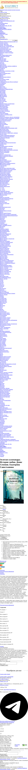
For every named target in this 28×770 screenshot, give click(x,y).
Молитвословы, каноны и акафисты (8, 66)
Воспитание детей (4, 129)
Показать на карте (4, 685)
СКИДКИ (2, 24)
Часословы (2, 86)
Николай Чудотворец (5, 241)
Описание (2, 574)
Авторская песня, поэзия (5, 430)
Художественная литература (6, 198)
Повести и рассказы (4, 197)
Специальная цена (4, 47)
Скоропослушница (4, 229)
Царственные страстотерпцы (6, 254)
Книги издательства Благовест (7, 136)
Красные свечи (3, 418)
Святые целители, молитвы (6, 179)
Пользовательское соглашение (7, 722)
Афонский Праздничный (6, 348)
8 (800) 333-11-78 (4, 19)
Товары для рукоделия (5, 390)
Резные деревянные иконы (6, 266)
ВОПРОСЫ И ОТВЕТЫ (5, 29)
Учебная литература (4, 199)
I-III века (2, 97)
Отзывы (2, 646)
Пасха (1, 413)
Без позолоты (3, 362)
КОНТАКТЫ (2, 33)
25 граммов (2, 342)
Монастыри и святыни (5, 435)
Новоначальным (4, 108)
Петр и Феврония (4, 253)
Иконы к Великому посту (6, 412)
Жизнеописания (3, 106)
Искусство (2, 122)
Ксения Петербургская (5, 252)
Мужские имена (3, 256)
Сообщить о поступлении (4, 538)
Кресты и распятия (4, 292)
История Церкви (4, 124)
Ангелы (2, 368)
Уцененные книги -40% (5, 49)
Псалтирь (2, 63)
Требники (2, 84)
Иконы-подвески (4, 360)
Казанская (2, 218)
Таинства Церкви (4, 113)
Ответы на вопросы (4, 152)
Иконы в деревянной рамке (6, 261)
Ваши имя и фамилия (5, 661)
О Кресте (2, 167)
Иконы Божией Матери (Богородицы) (9, 215)
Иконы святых (3, 239)
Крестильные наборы (5, 314)
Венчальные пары (4, 276)
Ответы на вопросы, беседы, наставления (9, 117)
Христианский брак (4, 130)
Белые (1, 304)
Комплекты (2, 157)
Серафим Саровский (5, 244)
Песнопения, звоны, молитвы (7, 436)
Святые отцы (3, 94)
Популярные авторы (4, 184)
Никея (4, 509)
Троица (1, 424)
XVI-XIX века (3, 101)
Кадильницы (3, 288)
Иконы (1, 417)
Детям (1, 401)
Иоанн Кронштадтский (5, 246)
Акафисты (2, 68)
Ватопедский (3, 345)
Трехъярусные (3, 300)
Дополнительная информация (7, 605)
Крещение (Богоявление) (6, 408)
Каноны (2, 69)
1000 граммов (3, 339)
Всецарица (2, 226)
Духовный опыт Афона (5, 175)
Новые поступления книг (6, 51)
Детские (2, 153)
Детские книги (3, 185)
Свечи (1, 329)
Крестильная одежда (5, 312)
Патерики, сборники (5, 105)
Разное (1, 438)
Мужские (2, 383)
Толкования (2, 90)
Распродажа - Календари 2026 (7, 46)
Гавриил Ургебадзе (4, 249)
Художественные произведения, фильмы (9, 440)
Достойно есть (3, 236)
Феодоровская (3, 232)
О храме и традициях (5, 111)
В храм (1, 281)
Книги (1, 398)
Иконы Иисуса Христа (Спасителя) (8, 214)
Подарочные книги (4, 365)
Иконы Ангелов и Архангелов (7, 238)
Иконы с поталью (4, 267)
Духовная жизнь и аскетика (6, 146)
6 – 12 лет (2, 188)
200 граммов (3, 340)
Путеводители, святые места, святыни (9, 132)
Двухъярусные (3, 299)
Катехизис (2, 115)
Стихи (1, 196)
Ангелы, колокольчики (5, 400)
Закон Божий (3, 64)
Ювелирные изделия (5, 357)
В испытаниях (3, 159)
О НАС (1, 35)
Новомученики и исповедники (7, 103)
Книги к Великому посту (6, 411)
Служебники (3, 83)
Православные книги (5, 186)
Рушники (2, 326)
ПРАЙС (2, 31)
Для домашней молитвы (5, 332)
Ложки (1, 371)
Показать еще (3, 561)
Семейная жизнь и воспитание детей (8, 128)
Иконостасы (3, 303)
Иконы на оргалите (4, 272)
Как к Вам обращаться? (5, 749)
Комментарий (3, 754)
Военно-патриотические (5, 160)
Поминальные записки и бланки (7, 293)
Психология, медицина (5, 131)
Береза (1, 306)
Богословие (2, 91)
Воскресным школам (5, 180)
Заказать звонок (4, 755)
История (2, 125)
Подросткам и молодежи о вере (7, 168)
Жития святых (3, 95)
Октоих (2, 78)
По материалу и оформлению (7, 260)
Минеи (1, 75)
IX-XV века (2, 100)
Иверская (2, 219)
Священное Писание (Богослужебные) (9, 81)
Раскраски (2, 201)
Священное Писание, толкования (7, 439)
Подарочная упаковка (5, 393)
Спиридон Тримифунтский (6, 242)
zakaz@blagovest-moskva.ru (9, 689)
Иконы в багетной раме (5, 271)
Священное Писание (5, 137)
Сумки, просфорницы (5, 327)
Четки (1, 355)
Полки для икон (3, 294)
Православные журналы (5, 210)
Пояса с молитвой (4, 328)
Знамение (2, 222)
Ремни (1, 382)
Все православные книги (6, 55)
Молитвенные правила (5, 77)
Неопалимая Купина (5, 231)
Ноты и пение (3, 87)
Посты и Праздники (4, 151)
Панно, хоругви (3, 278)
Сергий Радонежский (5, 243)
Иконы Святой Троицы (5, 213)
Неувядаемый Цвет (4, 235)
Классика (2, 209)
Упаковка (2, 406)
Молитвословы (3, 67)
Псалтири (2, 139)
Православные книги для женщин (8, 169)
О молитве (2, 72)
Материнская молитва (5, 164)
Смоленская (3, 220)
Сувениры (2, 404)
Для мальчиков (3, 315)
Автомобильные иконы (5, 277)
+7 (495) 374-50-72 (4, 17)
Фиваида (2, 346)
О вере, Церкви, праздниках (6, 192)
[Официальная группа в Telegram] (14, 720)
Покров (2, 227)
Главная (2, 456)
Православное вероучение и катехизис (9, 150)
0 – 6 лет (2, 187)
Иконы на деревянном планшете (7, 263)
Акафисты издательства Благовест (8, 142)
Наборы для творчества (5, 378)
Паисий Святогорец (4, 248)
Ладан (1, 337)
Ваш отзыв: (2, 664)
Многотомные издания (5, 171)
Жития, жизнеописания (5, 193)
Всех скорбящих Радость (5, 225)
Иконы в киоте (3, 264)
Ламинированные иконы (6, 265)
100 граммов (3, 338)
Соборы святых (3, 255)
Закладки (2, 381)
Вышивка (2, 422)
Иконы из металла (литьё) (6, 269)
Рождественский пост (5, 395)
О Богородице (3, 165)
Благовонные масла (4, 351)
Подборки (2, 158)
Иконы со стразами (4, 270)
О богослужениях (4, 109)
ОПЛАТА (2, 26)
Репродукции (3, 123)
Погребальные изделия (5, 325)
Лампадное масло (4, 350)
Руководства (3, 80)
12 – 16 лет (2, 190)
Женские (2, 384)
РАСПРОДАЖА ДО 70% (6, 25)
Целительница (3, 237)
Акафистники (3, 143)
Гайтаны (2, 286)
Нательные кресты (4, 359)
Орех (1, 308)
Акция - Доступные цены (6, 45)
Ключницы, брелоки (5, 388)
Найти (16, 40)
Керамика (2, 367)
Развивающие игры (4, 377)
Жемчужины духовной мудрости (7, 163)
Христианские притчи (5, 120)
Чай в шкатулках (4, 407)
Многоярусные (3, 301)
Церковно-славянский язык (6, 89)
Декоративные (3, 334)
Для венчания (3, 311)
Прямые (2, 295)
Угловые (2, 297)
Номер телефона (4, 751)
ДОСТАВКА (3, 28)
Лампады (2, 289)
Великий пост (3, 410)
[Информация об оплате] (14, 566)
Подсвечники (3, 291)
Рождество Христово (5, 396)
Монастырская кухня (5, 177)
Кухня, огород (3, 134)
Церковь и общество (4, 126)
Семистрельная (3, 224)
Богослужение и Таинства (6, 148)
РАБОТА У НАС (4, 34)
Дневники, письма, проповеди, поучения (9, 118)
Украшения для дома (5, 405)
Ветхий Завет (3, 58)
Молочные (2, 305)
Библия (1, 57)
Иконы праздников (4, 259)
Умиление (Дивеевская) (5, 233)
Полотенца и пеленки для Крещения (8, 320)
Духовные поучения (4, 433)
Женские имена (3, 258)
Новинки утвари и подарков (6, 52)
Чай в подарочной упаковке (6, 389)
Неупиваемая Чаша (4, 230)
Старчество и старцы (5, 173)
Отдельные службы (4, 79)
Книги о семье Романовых (6, 176)
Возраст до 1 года (4, 321)
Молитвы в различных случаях (7, 70)
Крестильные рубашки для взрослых (8, 323)
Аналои (2, 282)
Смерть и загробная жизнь (6, 114)
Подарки (2, 399)
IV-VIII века (3, 98)
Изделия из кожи (4, 379)
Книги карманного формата (6, 156)
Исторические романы (5, 174)
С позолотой (3, 361)
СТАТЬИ (2, 36)
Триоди (1, 85)
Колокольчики (3, 370)
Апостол (2, 62)
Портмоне (2, 385)
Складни (2, 275)
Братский (2, 349)
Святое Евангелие (4, 61)
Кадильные (2, 333)
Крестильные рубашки (5, 317)
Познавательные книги (5, 207)
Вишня (1, 309)
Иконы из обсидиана (5, 274)
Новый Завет (3, 60)
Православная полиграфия (6, 374)
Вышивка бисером (4, 391)
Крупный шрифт (4, 182)
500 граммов (3, 344)
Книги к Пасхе (3, 415)
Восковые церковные (5, 331)
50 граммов (2, 343)
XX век (1, 102)
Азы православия (4, 107)
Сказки (1, 204)
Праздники (2, 112)
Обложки (2, 387)
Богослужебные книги (5, 73)
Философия (2, 92)
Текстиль (2, 284)
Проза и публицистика (5, 154)
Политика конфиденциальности (7, 721)
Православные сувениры (6, 366)
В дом (1, 287)
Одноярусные (3, 298)
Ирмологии (2, 74)
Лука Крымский (4, 247)
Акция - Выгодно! (4, 44)
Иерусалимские (3, 336)
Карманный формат (4, 181)
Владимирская (3, 216)
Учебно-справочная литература (7, 135)
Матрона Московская (5, 250)
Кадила (1, 283)
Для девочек (3, 316)
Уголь (1, 353)
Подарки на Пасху (4, 416)
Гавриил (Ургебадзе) (5, 162)
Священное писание (4, 56)
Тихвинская (3, 221)
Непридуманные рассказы (6, 170)
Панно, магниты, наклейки (6, 372)
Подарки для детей (4, 376)
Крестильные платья (5, 319)
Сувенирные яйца (4, 373)
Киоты (1, 354)
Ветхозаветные (3, 96)
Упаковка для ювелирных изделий (8, 363)
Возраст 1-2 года (4, 322)
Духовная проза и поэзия (6, 119)
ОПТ (1, 30)
